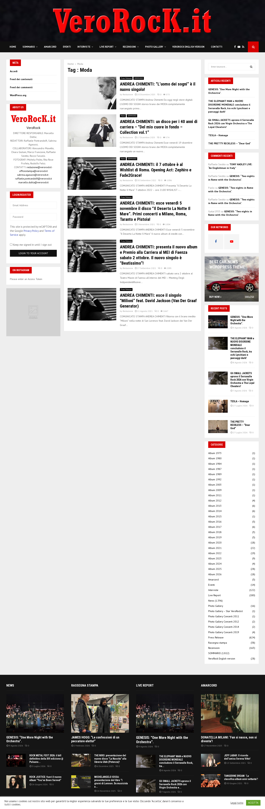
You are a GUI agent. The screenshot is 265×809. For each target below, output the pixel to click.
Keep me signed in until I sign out (32, 244)
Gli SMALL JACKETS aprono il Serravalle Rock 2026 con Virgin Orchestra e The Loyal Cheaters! (231, 123)
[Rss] (244, 47)
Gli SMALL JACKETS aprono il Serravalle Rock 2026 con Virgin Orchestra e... (175, 784)
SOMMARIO (29, 46)
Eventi (67, 46)
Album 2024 (215, 563)
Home (13, 46)
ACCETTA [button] (253, 802)
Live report (145, 685)
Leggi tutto (237, 802)
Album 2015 (215, 516)
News (123, 116)
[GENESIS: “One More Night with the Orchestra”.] (218, 321)
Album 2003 (215, 484)
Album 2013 (215, 505)
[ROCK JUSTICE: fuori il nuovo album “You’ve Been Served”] (16, 781)
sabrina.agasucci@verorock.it (32, 174)
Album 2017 (215, 527)
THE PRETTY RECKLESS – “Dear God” (229, 143)
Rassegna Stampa (84, 685)
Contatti (216, 46)
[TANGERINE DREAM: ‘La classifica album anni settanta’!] (210, 780)
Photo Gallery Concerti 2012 (223, 621)
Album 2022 (215, 553)
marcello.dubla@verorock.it (33, 182)
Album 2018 (215, 532)
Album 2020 (215, 542)
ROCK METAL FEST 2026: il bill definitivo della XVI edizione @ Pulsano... (46, 758)
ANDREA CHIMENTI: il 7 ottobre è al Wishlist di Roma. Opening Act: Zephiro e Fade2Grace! (155, 170)
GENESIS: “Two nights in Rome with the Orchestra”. (231, 177)
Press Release (126, 78)
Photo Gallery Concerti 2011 (223, 616)
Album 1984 (215, 463)
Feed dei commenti (21, 87)
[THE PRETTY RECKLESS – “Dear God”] (218, 426)
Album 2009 (215, 490)
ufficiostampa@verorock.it (33, 171)
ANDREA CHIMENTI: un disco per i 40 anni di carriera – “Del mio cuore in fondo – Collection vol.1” (158, 127)
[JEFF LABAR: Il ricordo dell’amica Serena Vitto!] (210, 760)
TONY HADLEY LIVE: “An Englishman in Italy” (230, 166)
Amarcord (50, 46)
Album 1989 (215, 474)
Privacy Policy (31, 231)
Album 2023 (215, 558)
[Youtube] (240, 47)
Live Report (107, 46)
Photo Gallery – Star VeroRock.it (225, 611)
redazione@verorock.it (39, 167)
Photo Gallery (154, 46)
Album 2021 (215, 548)
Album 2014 (215, 511)
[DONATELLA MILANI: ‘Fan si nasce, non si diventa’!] (230, 713)
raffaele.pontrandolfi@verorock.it (33, 178)
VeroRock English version (188, 46)
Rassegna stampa (217, 642)
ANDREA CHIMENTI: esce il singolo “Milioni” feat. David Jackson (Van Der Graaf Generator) (158, 301)
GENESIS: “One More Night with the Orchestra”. (241, 320)
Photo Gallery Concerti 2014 (223, 626)
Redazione (128, 94)
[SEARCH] (251, 66)
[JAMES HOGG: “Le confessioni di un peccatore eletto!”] (100, 713)
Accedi (13, 71)
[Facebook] (236, 47)
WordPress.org (18, 95)
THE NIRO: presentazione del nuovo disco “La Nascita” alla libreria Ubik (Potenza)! (110, 758)
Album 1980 (215, 458)
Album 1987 (215, 469)
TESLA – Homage (218, 135)
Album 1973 (215, 453)
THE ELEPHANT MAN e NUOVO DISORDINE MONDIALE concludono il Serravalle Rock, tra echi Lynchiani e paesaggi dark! (229, 106)
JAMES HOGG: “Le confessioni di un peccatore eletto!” (95, 739)
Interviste (83, 46)
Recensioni (129, 46)
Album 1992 (215, 479)
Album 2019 (215, 537)
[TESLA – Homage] (218, 406)
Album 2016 (215, 521)
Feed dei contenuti (21, 79)
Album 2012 (215, 500)
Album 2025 (215, 569)
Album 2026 (215, 574)
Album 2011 (215, 495)
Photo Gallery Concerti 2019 (223, 632)
